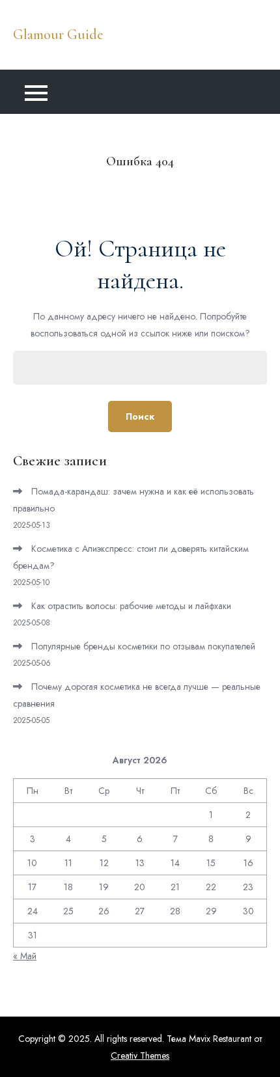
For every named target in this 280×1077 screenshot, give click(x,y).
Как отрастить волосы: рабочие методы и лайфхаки (131, 605)
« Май (24, 955)
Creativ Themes (140, 1055)
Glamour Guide (58, 34)
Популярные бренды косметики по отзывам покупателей (143, 646)
